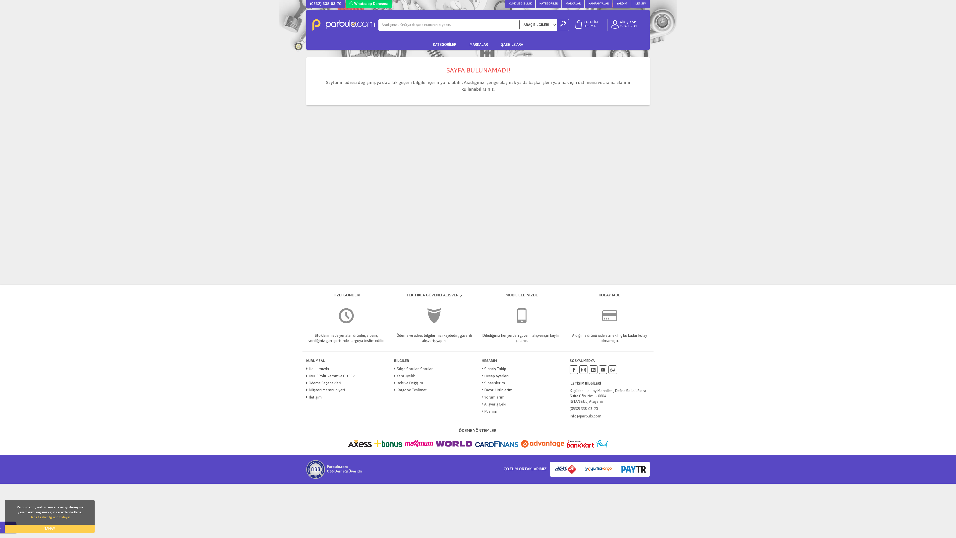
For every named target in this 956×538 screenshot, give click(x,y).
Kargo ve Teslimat (412, 390)
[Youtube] (603, 369)
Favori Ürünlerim (498, 390)
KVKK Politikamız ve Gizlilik (332, 376)
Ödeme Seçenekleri (325, 383)
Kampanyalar (599, 3)
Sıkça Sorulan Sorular (415, 369)
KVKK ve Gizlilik (520, 3)
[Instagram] (583, 369)
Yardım (622, 3)
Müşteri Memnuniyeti (327, 390)
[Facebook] (574, 369)
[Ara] (563, 25)
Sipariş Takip (495, 369)
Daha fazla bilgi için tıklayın (49, 517)
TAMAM (49, 529)
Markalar (573, 3)
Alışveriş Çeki (495, 404)
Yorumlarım (494, 398)
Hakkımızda (319, 369)
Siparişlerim (494, 383)
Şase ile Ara (512, 45)
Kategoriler (548, 3)
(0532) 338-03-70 (325, 3)
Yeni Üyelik (406, 376)
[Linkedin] (593, 369)
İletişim (640, 3)
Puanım (490, 412)
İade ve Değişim (410, 383)
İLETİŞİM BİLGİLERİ (585, 383)
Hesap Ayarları (496, 376)
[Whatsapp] (612, 369)
